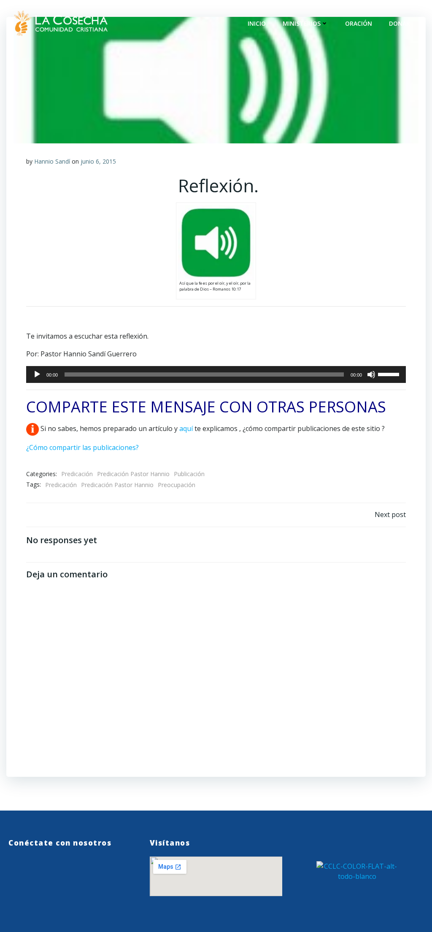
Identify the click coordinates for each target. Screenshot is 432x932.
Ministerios (302, 23)
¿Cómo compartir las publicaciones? (82, 447)
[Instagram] (48, 866)
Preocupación (176, 485)
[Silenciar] (371, 374)
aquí (186, 429)
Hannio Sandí (52, 161)
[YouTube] (66, 866)
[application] (216, 374)
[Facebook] (30, 866)
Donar (399, 23)
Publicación (189, 474)
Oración (358, 23)
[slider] (390, 373)
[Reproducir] (37, 374)
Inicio (257, 23)
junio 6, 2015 (98, 161)
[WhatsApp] (12, 866)
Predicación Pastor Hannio (133, 474)
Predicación (77, 474)
